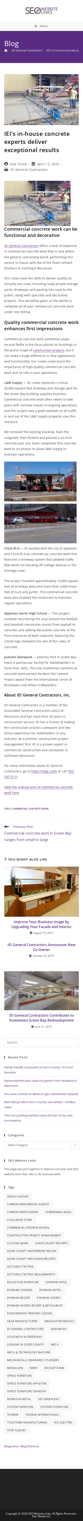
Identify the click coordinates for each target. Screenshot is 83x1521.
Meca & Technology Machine (29, 1352)
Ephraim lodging (20, 1290)
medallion (15, 1368)
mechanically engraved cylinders (33, 1360)
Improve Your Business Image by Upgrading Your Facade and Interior (41, 924)
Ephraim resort (18, 1298)
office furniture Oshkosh (26, 1391)
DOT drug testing (20, 1267)
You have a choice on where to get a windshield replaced (41, 1094)
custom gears (18, 1243)
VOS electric (63, 1422)
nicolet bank (54, 1368)
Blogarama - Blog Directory (21, 1446)
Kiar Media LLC (41, 1516)
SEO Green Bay (48, 1399)
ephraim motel (50, 1290)
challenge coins (19, 1220)
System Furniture (20, 1407)
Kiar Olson (18, 164)
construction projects (48, 350)
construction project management (34, 1235)
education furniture (23, 1282)
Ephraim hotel (56, 1282)
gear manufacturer (22, 1321)
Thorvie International (42, 1415)
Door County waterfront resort (32, 1251)
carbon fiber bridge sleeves (28, 1204)
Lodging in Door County (25, 1344)
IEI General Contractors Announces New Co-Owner (41, 947)
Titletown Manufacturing (27, 1422)
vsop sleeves (16, 1430)
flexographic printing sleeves (30, 1313)
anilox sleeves (18, 1196)
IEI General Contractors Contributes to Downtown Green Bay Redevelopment (41, 1018)
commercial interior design (28, 1228)
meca (55, 1344)
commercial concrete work (30, 808)
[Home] (6, 50)
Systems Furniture (54, 1407)
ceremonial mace (58, 1212)
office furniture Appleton (27, 1383)
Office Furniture (19, 1376)
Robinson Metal (19, 1399)
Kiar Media (58, 1329)
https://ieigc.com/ (44, 771)
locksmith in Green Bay (24, 1337)
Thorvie (13, 1415)
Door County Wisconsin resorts (31, 1259)
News (34, 1368)
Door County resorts (51, 1243)
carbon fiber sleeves (23, 1212)
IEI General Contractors (29, 169)
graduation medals (59, 1321)
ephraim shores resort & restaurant (35, 1305)
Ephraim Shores (49, 1298)
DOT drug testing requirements (31, 1274)
